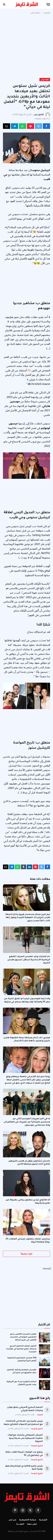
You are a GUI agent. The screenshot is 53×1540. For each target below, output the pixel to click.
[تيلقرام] (14, 126)
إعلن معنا (32, 1524)
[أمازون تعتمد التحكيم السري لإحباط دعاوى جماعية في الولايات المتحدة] (44, 1349)
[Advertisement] (26, 45)
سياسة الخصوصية (27, 1520)
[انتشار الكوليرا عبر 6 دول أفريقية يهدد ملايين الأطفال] (44, 1385)
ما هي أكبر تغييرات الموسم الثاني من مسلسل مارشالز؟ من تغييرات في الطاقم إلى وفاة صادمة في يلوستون (27, 1122)
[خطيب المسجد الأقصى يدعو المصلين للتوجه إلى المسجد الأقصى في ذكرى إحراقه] (44, 1337)
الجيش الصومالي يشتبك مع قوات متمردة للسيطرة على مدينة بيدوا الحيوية (25, 1438)
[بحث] (4, 4)
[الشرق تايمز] (26, 4)
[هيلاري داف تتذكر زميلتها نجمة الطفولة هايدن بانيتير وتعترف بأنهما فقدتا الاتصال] (26, 1021)
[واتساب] (22, 126)
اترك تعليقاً (26, 1254)
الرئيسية (43, 1520)
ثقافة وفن (45, 80)
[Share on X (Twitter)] (38, 126)
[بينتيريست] (30, 126)
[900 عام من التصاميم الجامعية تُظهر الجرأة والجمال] (44, 1361)
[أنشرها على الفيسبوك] (46, 126)
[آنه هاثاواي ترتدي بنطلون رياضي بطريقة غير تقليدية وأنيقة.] (26, 1183)
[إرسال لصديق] (6, 126)
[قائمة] (48, 4)
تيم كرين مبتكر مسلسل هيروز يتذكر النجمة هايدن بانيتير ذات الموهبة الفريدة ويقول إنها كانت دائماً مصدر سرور (27, 917)
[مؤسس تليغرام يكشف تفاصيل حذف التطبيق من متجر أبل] (44, 1373)
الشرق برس (39, 114)
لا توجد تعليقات (41, 118)
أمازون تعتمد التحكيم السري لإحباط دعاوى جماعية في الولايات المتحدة (21, 1349)
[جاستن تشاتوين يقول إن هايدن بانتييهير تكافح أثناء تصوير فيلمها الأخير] (26, 1144)
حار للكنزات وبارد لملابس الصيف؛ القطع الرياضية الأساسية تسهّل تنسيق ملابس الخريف (28, 960)
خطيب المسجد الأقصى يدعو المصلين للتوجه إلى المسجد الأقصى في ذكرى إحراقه (23, 1337)
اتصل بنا (20, 1524)
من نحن (12, 1520)
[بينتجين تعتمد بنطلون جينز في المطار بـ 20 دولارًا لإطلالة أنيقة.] (26, 1222)
